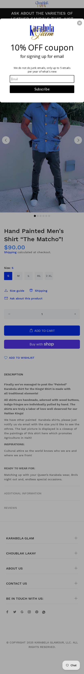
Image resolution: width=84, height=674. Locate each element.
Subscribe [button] (42, 89)
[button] (79, 23)
